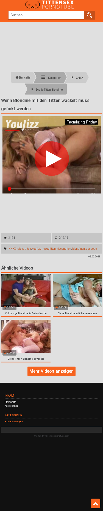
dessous (91, 248)
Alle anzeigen (15, 421)
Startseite (10, 402)
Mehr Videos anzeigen (51, 371)
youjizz (36, 248)
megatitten (49, 248)
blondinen (78, 248)
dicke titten (24, 248)
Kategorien (11, 405)
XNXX (12, 248)
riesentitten (64, 248)
